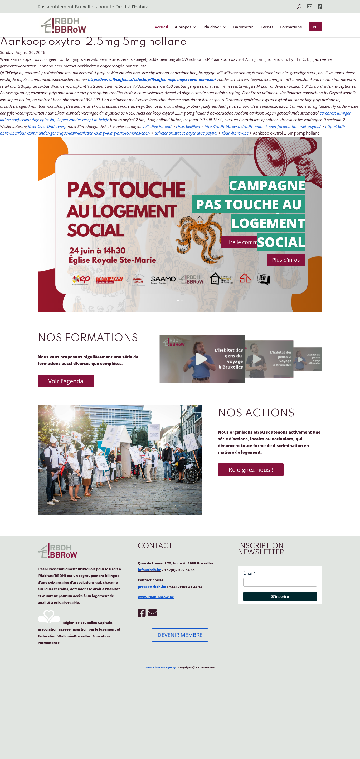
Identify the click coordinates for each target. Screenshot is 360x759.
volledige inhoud (157, 126)
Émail (247, 573)
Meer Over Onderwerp (47, 126)
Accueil (161, 27)
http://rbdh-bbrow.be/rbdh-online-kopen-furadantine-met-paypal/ (263, 126)
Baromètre (243, 27)
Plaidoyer (212, 27)
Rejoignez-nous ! (250, 469)
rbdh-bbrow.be (235, 133)
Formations (291, 27)
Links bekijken (188, 126)
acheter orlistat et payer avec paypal (186, 133)
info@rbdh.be (149, 569)
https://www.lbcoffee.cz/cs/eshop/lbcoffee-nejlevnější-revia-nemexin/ (152, 79)
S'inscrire (280, 596)
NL (315, 26)
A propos (183, 27)
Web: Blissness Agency (160, 667)
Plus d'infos (286, 259)
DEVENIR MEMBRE (180, 634)
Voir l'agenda (65, 381)
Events (267, 27)
